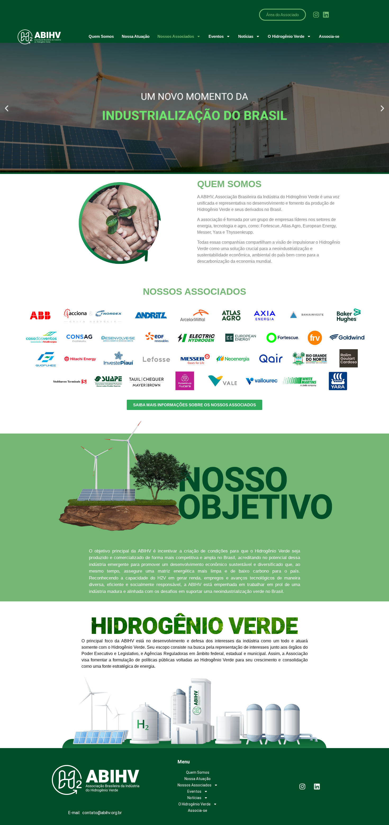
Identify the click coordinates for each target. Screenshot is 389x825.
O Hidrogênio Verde (286, 36)
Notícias (245, 36)
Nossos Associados (175, 36)
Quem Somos (101, 36)
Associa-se (329, 36)
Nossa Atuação (136, 36)
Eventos (216, 36)
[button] (7, 108)
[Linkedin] (325, 14)
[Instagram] (316, 14)
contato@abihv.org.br (102, 812)
